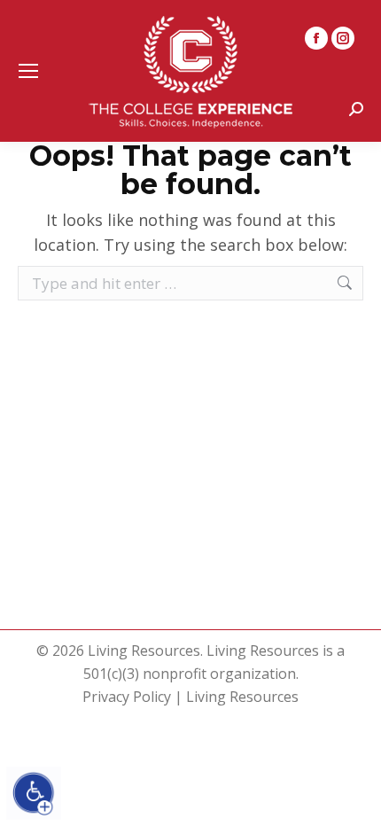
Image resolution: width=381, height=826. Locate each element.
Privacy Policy (126, 696)
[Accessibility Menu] (33, 793)
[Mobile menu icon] (28, 71)
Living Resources (242, 696)
